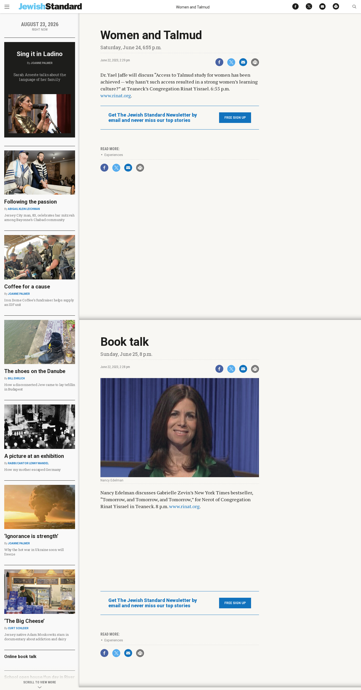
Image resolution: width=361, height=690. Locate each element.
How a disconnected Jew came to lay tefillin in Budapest (39, 387)
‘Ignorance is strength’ (31, 536)
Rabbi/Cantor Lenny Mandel (28, 463)
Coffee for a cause (27, 286)
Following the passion (30, 202)
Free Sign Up (235, 117)
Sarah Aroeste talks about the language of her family (39, 77)
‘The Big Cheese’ (24, 621)
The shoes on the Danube (34, 371)
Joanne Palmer (42, 63)
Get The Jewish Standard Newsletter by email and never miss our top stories (152, 117)
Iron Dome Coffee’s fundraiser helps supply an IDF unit (39, 302)
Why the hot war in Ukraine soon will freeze (34, 551)
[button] (354, 6)
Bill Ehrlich (16, 378)
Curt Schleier (18, 628)
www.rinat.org (115, 95)
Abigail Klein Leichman (24, 209)
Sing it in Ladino (40, 54)
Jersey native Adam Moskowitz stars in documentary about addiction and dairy (36, 636)
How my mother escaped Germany (32, 469)
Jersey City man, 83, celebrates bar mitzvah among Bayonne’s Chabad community (39, 217)
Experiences (113, 155)
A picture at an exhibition (34, 456)
